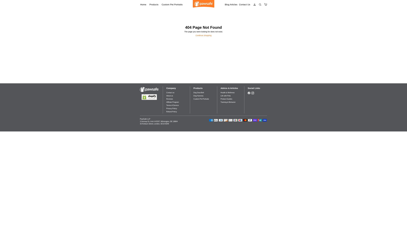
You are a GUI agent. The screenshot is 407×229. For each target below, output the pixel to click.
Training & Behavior (228, 102)
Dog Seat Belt (198, 93)
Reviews (169, 99)
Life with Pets (226, 96)
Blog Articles (231, 4)
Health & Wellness (228, 93)
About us (169, 96)
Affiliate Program (172, 102)
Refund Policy (171, 112)
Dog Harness (198, 96)
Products (153, 4)
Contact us (170, 93)
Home (143, 4)
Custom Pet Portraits (172, 4)
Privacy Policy (171, 108)
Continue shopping (203, 35)
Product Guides (226, 99)
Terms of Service (172, 105)
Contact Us (244, 4)
